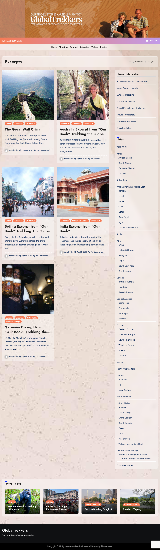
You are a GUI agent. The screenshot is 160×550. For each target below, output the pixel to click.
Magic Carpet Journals (127, 88)
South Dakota (125, 423)
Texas (121, 428)
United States (123, 403)
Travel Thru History (126, 114)
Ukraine (122, 355)
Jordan (121, 201)
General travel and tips (127, 450)
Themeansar (106, 546)
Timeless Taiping (132, 509)
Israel (121, 196)
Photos (103, 47)
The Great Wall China (22, 129)
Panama (122, 318)
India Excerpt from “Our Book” (80, 228)
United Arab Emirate (128, 227)
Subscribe (84, 47)
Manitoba (123, 287)
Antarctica (122, 180)
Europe (9, 318)
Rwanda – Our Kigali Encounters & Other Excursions (57, 509)
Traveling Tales (124, 128)
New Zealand (124, 390)
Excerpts (18, 124)
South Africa (124, 163)
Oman (121, 206)
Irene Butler (13, 150)
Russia (121, 350)
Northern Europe (126, 334)
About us (63, 47)
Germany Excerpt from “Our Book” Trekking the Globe (26, 332)
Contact (74, 47)
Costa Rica (123, 303)
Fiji (119, 384)
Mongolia (122, 255)
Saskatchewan (125, 292)
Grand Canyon (125, 418)
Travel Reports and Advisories (131, 108)
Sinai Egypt (123, 217)
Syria (120, 222)
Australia (65, 124)
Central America (124, 299)
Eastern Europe (126, 329)
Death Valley (124, 412)
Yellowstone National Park (131, 444)
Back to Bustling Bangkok (98, 509)
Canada (120, 278)
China (8, 124)
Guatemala (123, 308)
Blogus (94, 546)
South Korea (124, 271)
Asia (119, 241)
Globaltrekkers (15, 530)
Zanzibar (122, 173)
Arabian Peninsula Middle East (131, 187)
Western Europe (13, 322)
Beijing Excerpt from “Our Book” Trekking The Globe (27, 228)
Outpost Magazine (125, 95)
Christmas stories (125, 465)
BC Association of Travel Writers (132, 81)
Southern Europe (126, 340)
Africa (119, 154)
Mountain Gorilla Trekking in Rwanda (22, 508)
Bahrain (122, 191)
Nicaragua (123, 313)
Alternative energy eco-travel (132, 454)
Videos (94, 47)
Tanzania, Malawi (126, 168)
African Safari (125, 158)
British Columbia (126, 282)
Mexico (120, 362)
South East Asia (126, 266)
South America (124, 396)
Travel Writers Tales (126, 121)
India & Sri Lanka (80, 221)
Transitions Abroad (126, 101)
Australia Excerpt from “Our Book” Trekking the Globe (83, 131)
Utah (120, 433)
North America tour (126, 369)
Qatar (121, 212)
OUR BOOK (30, 124)
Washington (124, 439)
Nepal (121, 260)
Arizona (122, 407)
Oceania (120, 375)
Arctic (119, 234)
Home (54, 47)
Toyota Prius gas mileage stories (136, 458)
